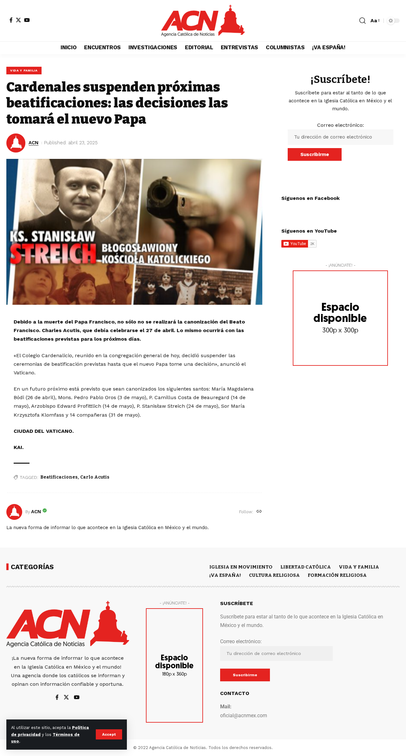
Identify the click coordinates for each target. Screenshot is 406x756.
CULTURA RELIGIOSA (274, 575)
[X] (18, 20)
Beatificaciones (59, 477)
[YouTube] (27, 20)
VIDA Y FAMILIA (24, 70)
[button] (109, 734)
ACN (33, 143)
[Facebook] (11, 20)
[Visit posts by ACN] (14, 512)
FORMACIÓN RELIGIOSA (337, 575)
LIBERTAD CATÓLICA (305, 567)
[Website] (259, 511)
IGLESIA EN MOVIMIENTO (240, 567)
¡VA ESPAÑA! (225, 575)
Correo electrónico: (340, 125)
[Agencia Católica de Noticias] (203, 21)
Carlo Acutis (94, 477)
